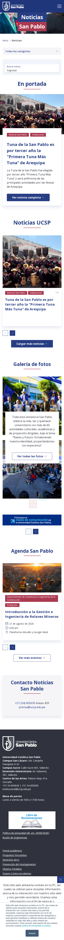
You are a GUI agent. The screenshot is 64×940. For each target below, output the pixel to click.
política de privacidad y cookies (36, 925)
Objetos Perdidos (12, 869)
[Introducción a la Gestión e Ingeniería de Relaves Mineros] (32, 578)
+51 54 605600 (30, 785)
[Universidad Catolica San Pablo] (13, 6)
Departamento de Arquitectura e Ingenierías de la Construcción (31, 598)
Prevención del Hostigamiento (19, 864)
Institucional (36, 292)
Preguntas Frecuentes (15, 855)
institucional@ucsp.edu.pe (17, 789)
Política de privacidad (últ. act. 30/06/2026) (26, 833)
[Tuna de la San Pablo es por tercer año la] (32, 261)
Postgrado (12, 605)
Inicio (5, 40)
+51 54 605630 (11, 785)
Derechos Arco (11, 859)
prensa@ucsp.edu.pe (32, 707)
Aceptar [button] (32, 933)
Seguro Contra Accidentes (17, 873)
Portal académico (12, 850)
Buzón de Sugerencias (15, 837)
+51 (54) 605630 (25, 703)
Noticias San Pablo (16, 292)
